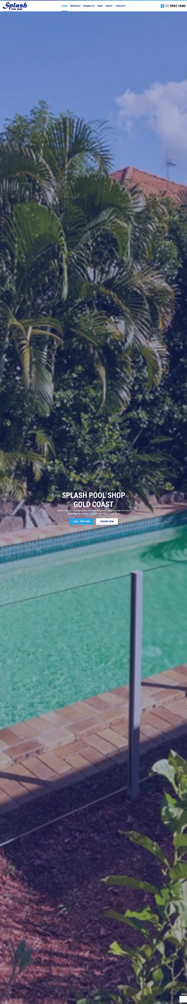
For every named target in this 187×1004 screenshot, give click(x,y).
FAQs (100, 6)
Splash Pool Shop (15, 6)
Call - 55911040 (81, 521)
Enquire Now (107, 521)
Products (89, 6)
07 (175, 6)
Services (75, 6)
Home (64, 6)
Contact (120, 6)
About (109, 6)
